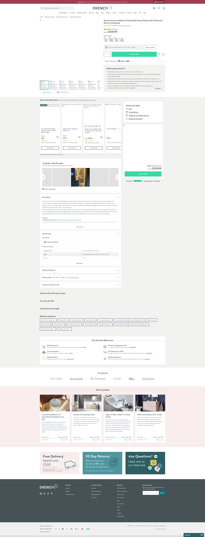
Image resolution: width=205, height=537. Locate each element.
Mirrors (115, 13)
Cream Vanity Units (120, 320)
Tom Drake (140, 437)
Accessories (122, 13)
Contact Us (94, 497)
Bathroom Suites (82, 13)
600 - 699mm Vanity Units (48, 320)
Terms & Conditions (140, 525)
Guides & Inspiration (136, 119)
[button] (43, 177)
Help (144, 13)
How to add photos (50, 189)
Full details (158, 88)
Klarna (118, 510)
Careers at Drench (70, 494)
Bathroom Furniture (49, 17)
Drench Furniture (151, 320)
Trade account (160, 2)
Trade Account (120, 494)
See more (147, 359)
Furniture (72, 13)
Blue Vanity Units (90, 320)
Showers (91, 13)
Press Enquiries (120, 516)
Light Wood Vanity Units (105, 324)
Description (46, 197)
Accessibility (162, 525)
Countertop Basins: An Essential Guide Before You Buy (53, 416)
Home (41, 17)
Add (52, 148)
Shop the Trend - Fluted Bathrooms (138, 324)
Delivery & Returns (48, 270)
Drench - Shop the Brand (136, 320)
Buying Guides (63, 437)
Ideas (135, 13)
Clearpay (119, 513)
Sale (140, 13)
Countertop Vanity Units (75, 17)
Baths (97, 13)
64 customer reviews (125, 25)
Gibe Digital (163, 529)
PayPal (118, 507)
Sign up (162, 493)
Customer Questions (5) (50, 285)
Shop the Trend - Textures (48, 329)
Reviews (45, 277)
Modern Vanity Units (120, 324)
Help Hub (93, 488)
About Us (68, 488)
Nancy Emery (45, 437)
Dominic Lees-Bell (110, 437)
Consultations (133, 112)
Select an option (150, 47)
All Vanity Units (63, 320)
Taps (102, 13)
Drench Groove (45, 324)
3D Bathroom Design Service (139, 115)
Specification (46, 234)
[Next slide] (99, 84)
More (84, 347)
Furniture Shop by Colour (74, 324)
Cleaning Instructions (52, 242)
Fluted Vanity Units (58, 324)
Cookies (156, 525)
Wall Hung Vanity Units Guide (149, 414)
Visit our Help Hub (45, 529)
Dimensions (49, 92)
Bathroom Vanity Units (61, 17)
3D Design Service (121, 488)
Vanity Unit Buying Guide (84, 414)
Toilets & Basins (63, 13)
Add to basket (140, 54)
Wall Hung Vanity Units (64, 329)
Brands (129, 13)
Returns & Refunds (95, 494)
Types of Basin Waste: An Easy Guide (118, 415)
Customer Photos (64, 92)
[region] (80, 129)
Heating (108, 13)
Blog (118, 500)
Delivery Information (96, 491)
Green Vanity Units (89, 324)
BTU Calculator (120, 497)
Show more (80, 226)
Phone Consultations (122, 491)
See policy (133, 347)
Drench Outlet (120, 504)
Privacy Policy (150, 525)
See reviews (70, 359)
